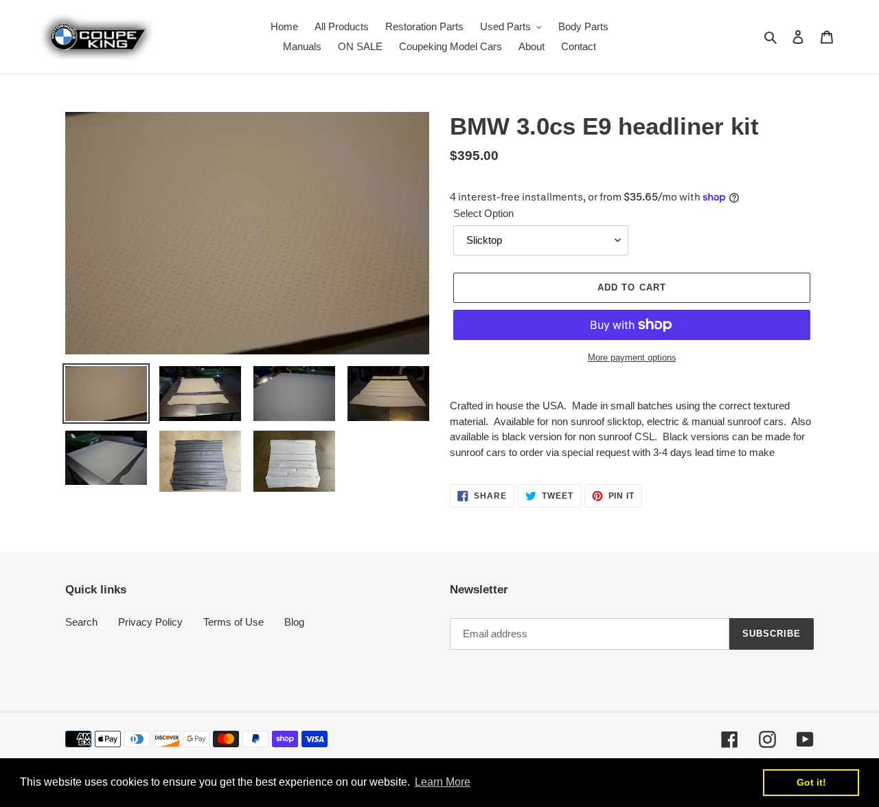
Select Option (483, 213)
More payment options (632, 357)
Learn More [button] (442, 782)
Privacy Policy (150, 622)
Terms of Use (233, 622)
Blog (294, 622)
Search (81, 622)
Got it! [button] (811, 782)
